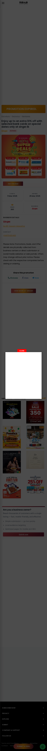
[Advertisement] (23, 375)
